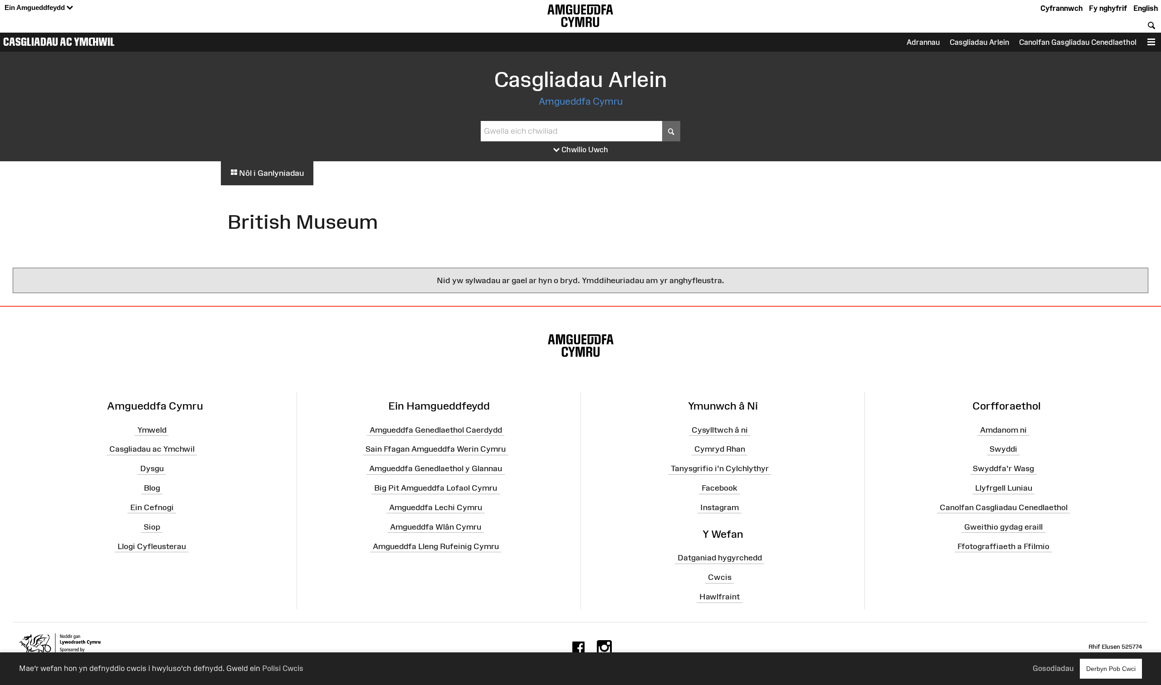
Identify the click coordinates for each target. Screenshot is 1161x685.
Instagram (719, 507)
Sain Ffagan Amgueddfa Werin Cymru (436, 448)
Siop (152, 526)
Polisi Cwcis (282, 668)
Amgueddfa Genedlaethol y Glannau (435, 468)
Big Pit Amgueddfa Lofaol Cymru (435, 487)
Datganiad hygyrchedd (720, 557)
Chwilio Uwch (584, 149)
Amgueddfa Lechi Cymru (435, 507)
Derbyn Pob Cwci (1111, 668)
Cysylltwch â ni (720, 429)
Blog (152, 487)
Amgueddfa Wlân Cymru (435, 526)
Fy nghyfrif (1108, 8)
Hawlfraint (719, 596)
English (1145, 8)
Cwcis (720, 577)
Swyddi (1003, 448)
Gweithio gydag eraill (1003, 526)
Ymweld (151, 429)
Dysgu (152, 468)
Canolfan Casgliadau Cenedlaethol (1004, 507)
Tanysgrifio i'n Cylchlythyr (720, 468)
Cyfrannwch (1061, 8)
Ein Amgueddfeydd (36, 7)
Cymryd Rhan (719, 448)
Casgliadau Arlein (979, 42)
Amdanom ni (1003, 429)
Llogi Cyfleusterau (151, 545)
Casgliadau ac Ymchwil (59, 41)
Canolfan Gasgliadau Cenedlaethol (1078, 42)
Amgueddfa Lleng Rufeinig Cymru (436, 545)
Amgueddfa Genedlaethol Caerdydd (436, 429)
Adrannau (923, 42)
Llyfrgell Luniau (1003, 487)
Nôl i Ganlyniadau (270, 173)
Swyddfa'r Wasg (1003, 468)
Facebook (719, 487)
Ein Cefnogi (152, 507)
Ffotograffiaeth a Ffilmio (1003, 545)
